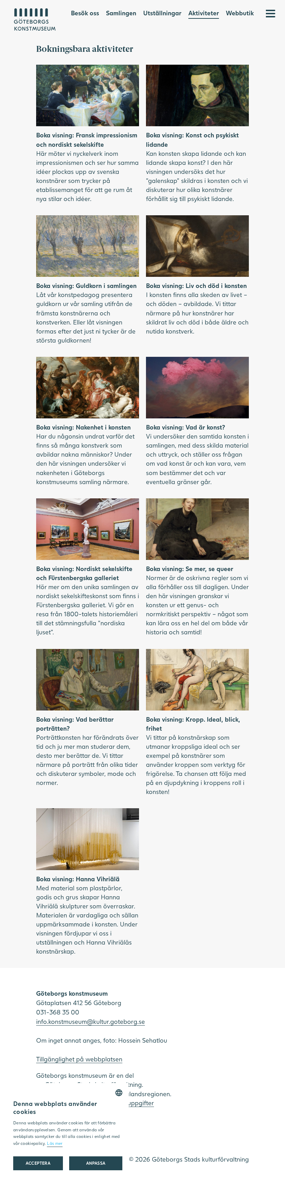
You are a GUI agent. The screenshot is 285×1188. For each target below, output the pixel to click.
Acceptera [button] (38, 1163)
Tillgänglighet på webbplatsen (79, 1059)
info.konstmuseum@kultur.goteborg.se (90, 1021)
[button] (95, 1163)
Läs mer (54, 1143)
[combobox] (118, 1092)
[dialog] (68, 1132)
